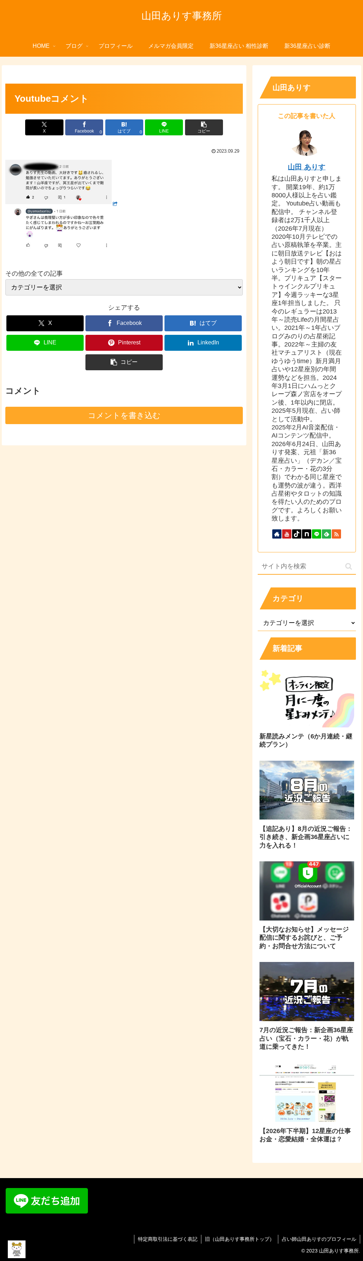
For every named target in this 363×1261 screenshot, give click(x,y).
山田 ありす (306, 167)
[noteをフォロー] (306, 534)
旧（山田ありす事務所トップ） (239, 1239)
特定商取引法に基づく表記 (167, 1239)
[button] (204, 127)
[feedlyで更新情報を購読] (326, 534)
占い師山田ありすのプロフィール (319, 1239)
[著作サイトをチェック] (276, 534)
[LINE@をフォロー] (316, 534)
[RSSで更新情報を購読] (336, 534)
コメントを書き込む (124, 415)
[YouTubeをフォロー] (286, 534)
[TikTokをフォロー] (296, 534)
